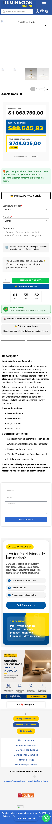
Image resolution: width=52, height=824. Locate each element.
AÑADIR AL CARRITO (31, 280)
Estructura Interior (12, 206)
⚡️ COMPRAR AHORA (26, 286)
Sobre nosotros (26, 740)
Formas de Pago (26, 759)
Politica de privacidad (26, 764)
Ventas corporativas (26, 745)
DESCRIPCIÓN (24, 818)
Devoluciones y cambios (26, 754)
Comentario (9, 228)
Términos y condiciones (26, 750)
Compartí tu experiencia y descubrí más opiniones (26, 781)
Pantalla (7, 217)
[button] (37, 89)
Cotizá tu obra (26, 605)
